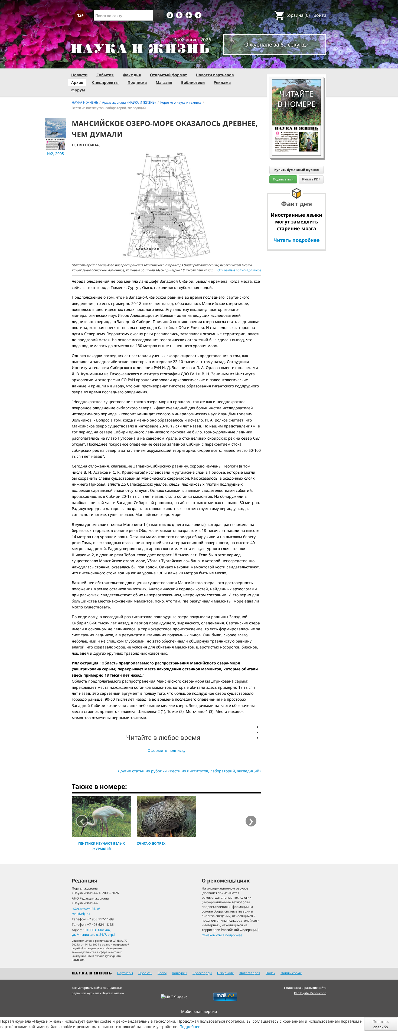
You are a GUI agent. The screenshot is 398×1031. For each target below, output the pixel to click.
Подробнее (190, 1026)
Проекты (145, 973)
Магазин (164, 82)
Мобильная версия (199, 1011)
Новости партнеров (215, 74)
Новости (79, 74)
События (105, 74)
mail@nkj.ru (81, 913)
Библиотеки (193, 82)
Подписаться (283, 179)
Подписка (137, 82)
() (297, 15)
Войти (320, 15)
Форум (78, 90)
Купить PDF (311, 179)
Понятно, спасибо (381, 1024)
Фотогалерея (249, 973)
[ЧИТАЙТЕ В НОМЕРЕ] (296, 63)
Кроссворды (202, 973)
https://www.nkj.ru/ (86, 908)
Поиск (270, 973)
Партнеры (125, 973)
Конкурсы (179, 973)
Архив (77, 82)
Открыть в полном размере (239, 270)
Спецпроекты (105, 82)
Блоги (162, 973)
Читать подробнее (296, 240)
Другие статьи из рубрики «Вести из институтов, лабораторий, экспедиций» (189, 770)
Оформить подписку (166, 750)
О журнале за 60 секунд (275, 44)
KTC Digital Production (310, 993)
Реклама (222, 82)
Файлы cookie (291, 973)
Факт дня (132, 74)
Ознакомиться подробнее (222, 935)
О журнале (225, 973)
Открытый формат (168, 74)
